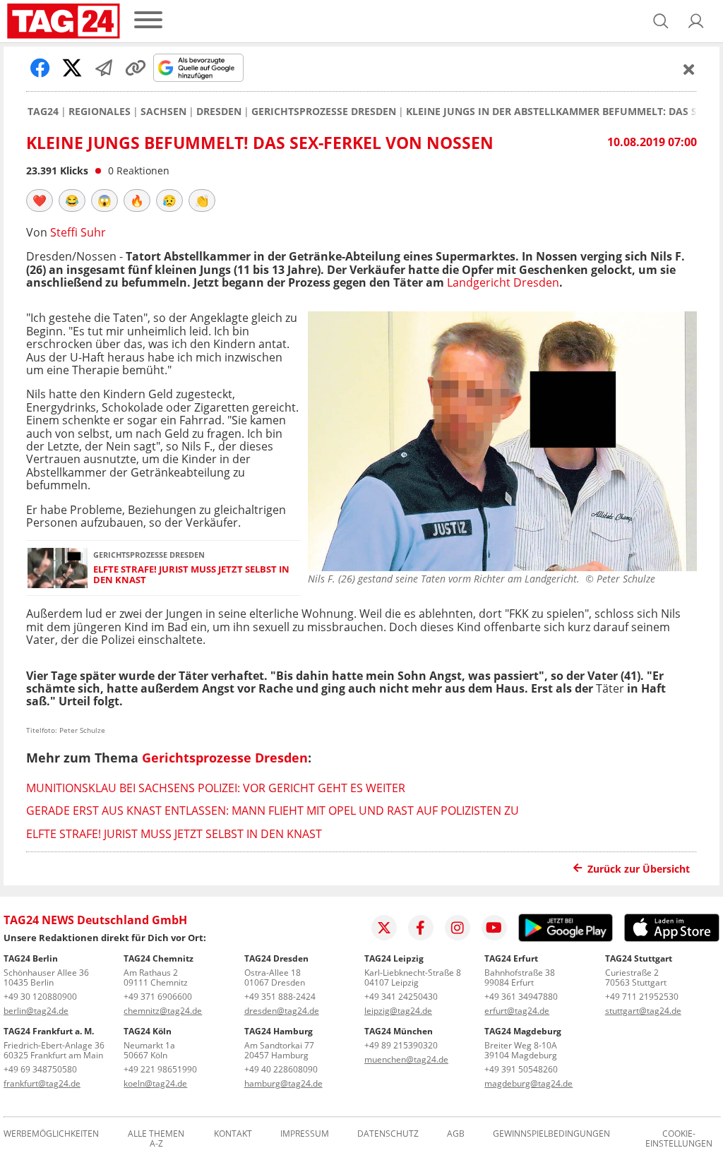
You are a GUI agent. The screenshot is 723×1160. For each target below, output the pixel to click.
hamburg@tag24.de (283, 1083)
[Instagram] (457, 927)
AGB (456, 1134)
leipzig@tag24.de (398, 1011)
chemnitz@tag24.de (163, 1011)
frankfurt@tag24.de (42, 1083)
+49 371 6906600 (158, 997)
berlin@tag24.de (36, 1011)
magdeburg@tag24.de (528, 1083)
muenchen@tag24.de (406, 1059)
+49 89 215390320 (401, 1045)
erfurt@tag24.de (516, 1011)
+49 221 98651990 (160, 1069)
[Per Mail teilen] (104, 68)
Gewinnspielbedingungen (551, 1134)
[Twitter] (384, 927)
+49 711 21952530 (642, 997)
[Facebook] (421, 927)
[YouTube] (494, 927)
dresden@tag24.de (281, 1011)
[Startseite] (63, 21)
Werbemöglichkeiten (51, 1134)
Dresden (218, 111)
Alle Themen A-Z (156, 1139)
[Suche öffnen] (661, 21)
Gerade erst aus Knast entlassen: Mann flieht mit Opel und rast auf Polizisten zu (272, 810)
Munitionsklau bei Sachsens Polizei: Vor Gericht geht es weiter (215, 788)
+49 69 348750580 (40, 1069)
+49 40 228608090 (281, 1069)
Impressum (304, 1134)
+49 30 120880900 (40, 997)
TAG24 (43, 111)
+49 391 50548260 (521, 1069)
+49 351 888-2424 (280, 997)
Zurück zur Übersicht (638, 868)
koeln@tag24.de (155, 1083)
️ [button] (39, 200)
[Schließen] (689, 69)
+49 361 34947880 (521, 997)
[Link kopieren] (135, 68)
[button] (696, 21)
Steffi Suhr (78, 232)
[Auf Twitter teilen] (72, 68)
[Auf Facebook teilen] (40, 68)
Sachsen (163, 111)
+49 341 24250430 (401, 997)
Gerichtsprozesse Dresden (323, 111)
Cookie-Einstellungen (678, 1139)
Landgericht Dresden (503, 282)
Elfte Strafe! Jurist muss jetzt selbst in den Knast (191, 575)
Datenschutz (388, 1134)
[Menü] (148, 20)
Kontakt (233, 1134)
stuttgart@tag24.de (643, 1011)
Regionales (99, 111)
